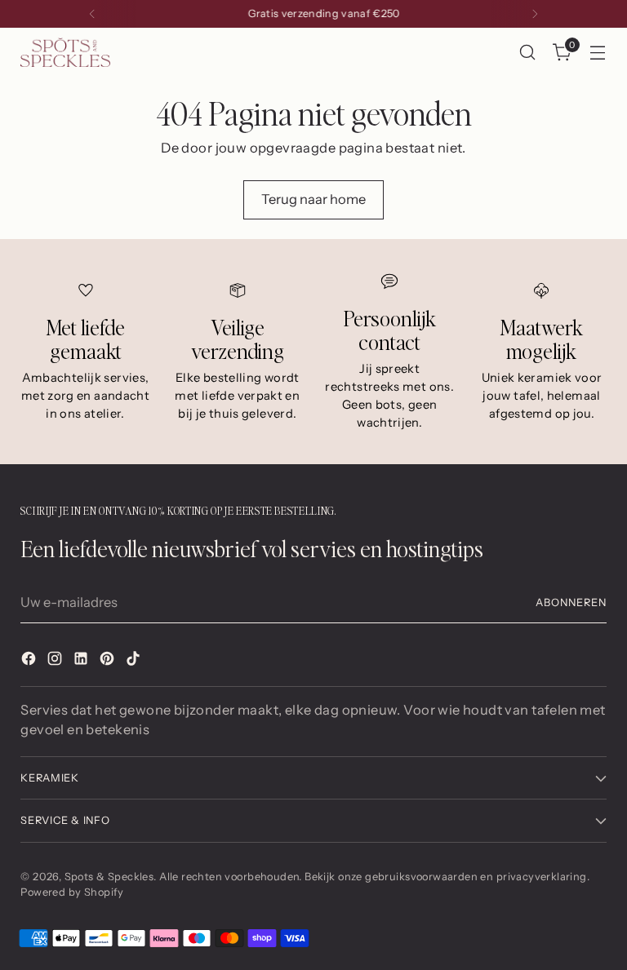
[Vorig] (92, 14)
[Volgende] (535, 14)
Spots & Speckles (109, 876)
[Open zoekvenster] (528, 52)
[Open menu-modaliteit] (598, 52)
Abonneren (571, 602)
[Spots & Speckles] (65, 52)
